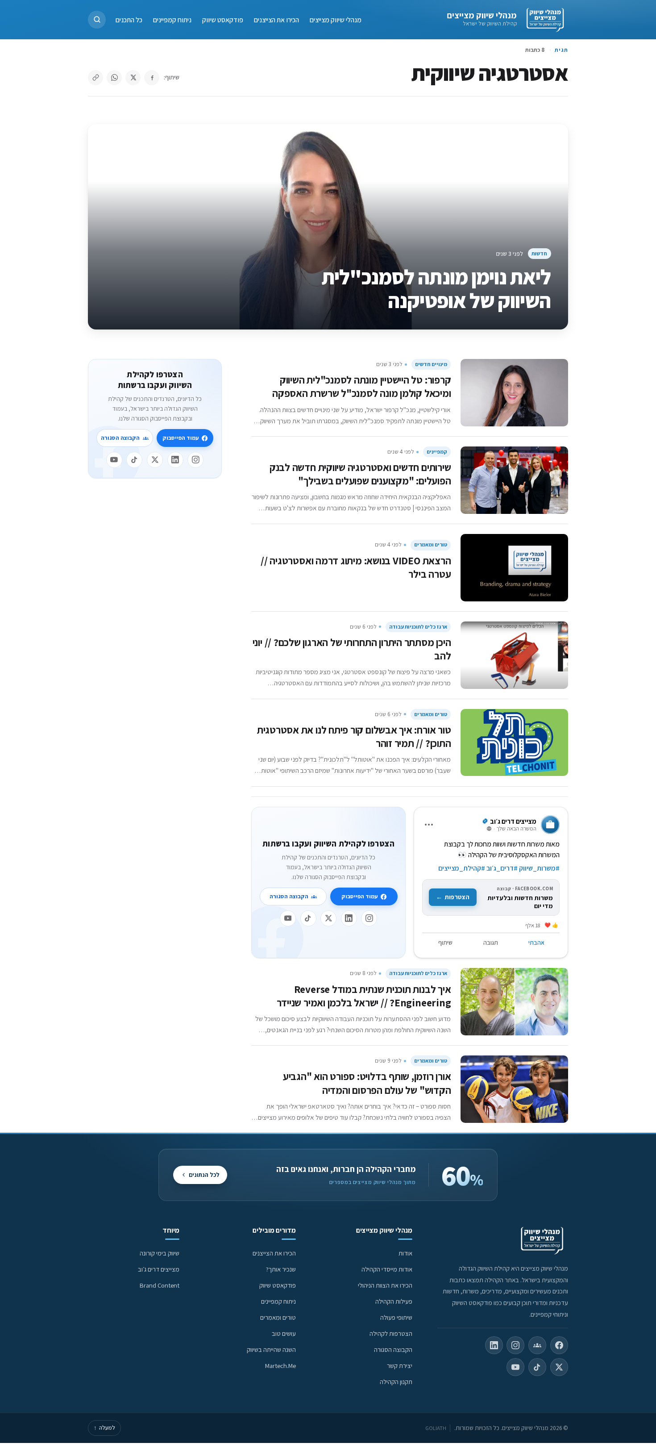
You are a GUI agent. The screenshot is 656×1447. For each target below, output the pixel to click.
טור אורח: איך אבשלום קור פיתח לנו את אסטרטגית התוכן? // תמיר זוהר (354, 736)
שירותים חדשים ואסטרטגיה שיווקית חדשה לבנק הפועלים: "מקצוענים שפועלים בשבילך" (360, 474)
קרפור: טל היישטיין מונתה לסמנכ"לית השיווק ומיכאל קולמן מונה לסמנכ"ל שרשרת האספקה (361, 386)
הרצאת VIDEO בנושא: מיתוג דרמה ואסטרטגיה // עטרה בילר (356, 567)
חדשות (539, 253)
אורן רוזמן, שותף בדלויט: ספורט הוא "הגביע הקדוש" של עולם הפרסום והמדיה (367, 1083)
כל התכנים (129, 19)
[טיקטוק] (308, 918)
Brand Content (159, 1285)
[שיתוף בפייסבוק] (151, 77)
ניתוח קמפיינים (172, 19)
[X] (328, 918)
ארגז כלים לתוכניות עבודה (418, 626)
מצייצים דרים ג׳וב (158, 1269)
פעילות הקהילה (393, 1301)
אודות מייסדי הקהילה (386, 1269)
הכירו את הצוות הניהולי (385, 1285)
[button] (97, 20)
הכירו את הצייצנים (276, 19)
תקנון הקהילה (396, 1381)
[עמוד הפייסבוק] (559, 1345)
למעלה (104, 1427)
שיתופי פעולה (396, 1317)
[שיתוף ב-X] (133, 77)
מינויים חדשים (431, 364)
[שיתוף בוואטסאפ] (114, 77)
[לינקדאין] (349, 918)
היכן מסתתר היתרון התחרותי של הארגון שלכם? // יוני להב (352, 649)
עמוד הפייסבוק (359, 896)
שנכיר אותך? (281, 1269)
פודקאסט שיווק (222, 19)
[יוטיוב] (288, 918)
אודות (405, 1253)
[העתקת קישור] (95, 77)
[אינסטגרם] (369, 918)
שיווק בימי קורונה (159, 1253)
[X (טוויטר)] (559, 1367)
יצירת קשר (399, 1365)
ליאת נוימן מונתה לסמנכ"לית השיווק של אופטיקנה (436, 288)
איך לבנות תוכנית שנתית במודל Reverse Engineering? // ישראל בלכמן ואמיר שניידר (364, 995)
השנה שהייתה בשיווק (271, 1349)
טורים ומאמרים (430, 544)
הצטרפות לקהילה (391, 1333)
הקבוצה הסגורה (289, 896)
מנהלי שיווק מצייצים (482, 15)
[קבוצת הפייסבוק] (537, 1345)
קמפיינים (437, 451)
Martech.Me (280, 1365)
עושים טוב (284, 1333)
